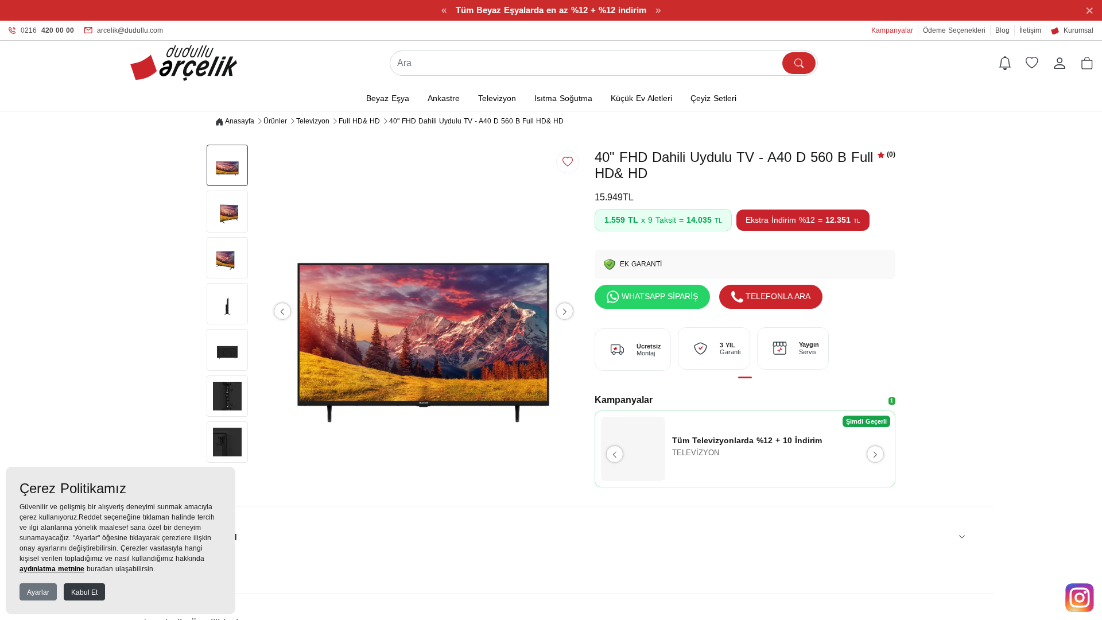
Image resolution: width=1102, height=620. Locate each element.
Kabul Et (84, 592)
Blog (1002, 30)
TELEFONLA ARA (778, 296)
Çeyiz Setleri (713, 98)
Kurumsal (1078, 30)
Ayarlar (38, 592)
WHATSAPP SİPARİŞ (660, 296)
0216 (47, 30)
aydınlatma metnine (52, 569)
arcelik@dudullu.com (130, 30)
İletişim (1030, 30)
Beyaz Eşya (387, 98)
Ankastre (444, 98)
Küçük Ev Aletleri (641, 98)
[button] (1087, 63)
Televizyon (497, 98)
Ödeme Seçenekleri (954, 30)
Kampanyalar (892, 30)
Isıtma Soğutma (563, 98)
